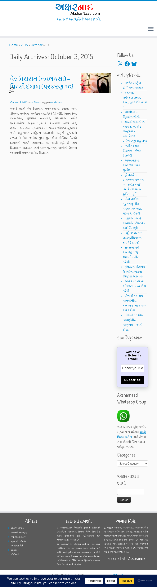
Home (13, 45)
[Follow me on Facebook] (8, 29)
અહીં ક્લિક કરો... (121, 551)
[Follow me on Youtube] (13, 29)
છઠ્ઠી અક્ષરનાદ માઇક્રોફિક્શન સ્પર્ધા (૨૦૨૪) (132, 238)
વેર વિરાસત (36, 102)
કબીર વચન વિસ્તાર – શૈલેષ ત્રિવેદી (132, 150)
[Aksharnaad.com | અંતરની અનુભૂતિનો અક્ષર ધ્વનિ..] (78, 9)
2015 (24, 45)
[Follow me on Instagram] (10, 29)
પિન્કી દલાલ (55, 102)
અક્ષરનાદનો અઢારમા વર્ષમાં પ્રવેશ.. (131, 165)
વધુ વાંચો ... (79, 564)
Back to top (118, 574)
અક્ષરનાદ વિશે (17, 545)
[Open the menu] (151, 29)
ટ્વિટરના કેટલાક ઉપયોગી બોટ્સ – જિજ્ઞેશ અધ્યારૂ (134, 271)
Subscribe (132, 380)
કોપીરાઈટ (15, 554)
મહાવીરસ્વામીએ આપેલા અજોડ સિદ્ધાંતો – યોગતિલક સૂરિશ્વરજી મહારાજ (135, 131)
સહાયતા (15, 550)
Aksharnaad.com (65, 574)
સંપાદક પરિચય (17, 528)
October (37, 45)
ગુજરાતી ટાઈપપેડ (18, 541)
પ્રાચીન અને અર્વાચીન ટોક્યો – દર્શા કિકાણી (134, 223)
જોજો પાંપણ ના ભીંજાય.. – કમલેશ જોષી (134, 286)
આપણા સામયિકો (18, 536)
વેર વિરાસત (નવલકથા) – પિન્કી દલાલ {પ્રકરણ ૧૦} (41, 82)
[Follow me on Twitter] (5, 29)
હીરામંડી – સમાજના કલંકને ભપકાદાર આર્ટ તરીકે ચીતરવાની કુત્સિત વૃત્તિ (133, 184)
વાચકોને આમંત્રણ (19, 532)
